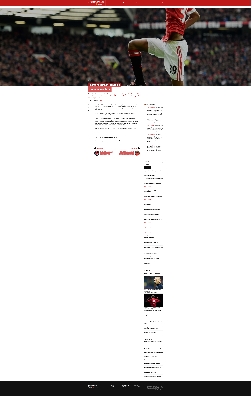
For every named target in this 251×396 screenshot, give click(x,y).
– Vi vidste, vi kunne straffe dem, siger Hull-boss (153, 178)
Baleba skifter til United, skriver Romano (152, 226)
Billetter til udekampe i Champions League (152, 359)
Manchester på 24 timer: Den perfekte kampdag (153, 352)
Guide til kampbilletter (149, 256)
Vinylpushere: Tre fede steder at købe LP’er (152, 336)
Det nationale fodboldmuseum (150, 318)
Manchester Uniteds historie (151, 265)
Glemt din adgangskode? (155, 171)
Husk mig (147, 164)
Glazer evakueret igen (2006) (151, 292)
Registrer (146, 171)
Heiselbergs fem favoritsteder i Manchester (153, 376)
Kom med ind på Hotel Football (150, 372)
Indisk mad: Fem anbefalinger (150, 332)
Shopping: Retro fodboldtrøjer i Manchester (152, 348)
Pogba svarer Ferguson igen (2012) (152, 310)
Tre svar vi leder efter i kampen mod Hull (152, 242)
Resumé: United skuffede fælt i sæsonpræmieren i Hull (154, 119)
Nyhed (89, 80)
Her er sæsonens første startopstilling (151, 214)
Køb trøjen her (147, 263)
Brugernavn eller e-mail (146, 158)
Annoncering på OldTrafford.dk (125, 386)
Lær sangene (147, 261)
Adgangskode (146, 161)
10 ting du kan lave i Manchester (150, 356)
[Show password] (162, 162)
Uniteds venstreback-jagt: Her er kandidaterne (153, 247)
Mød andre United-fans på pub (151, 258)
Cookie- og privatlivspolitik (136, 386)
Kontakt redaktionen (113, 386)
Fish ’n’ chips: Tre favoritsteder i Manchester (153, 345)
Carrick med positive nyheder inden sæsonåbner (153, 230)
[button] (88, 3)
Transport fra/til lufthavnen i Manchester (152, 363)
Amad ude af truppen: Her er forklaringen (152, 209)
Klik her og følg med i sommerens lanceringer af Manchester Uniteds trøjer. (114, 141)
